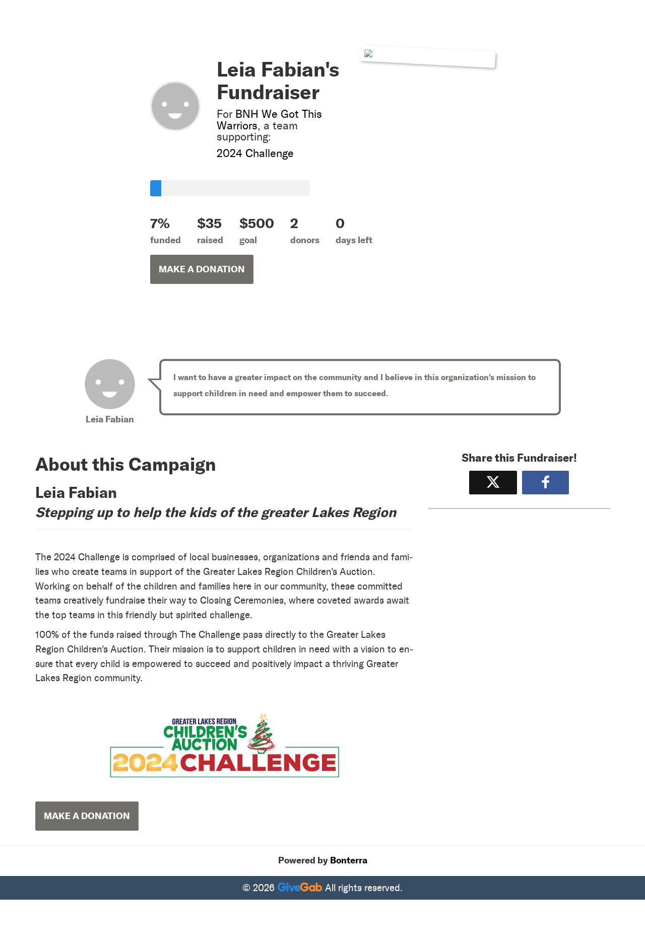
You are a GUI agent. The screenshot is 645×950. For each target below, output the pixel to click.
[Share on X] (493, 482)
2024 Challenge (255, 153)
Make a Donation (202, 269)
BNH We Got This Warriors (269, 119)
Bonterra (348, 860)
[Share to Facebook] (545, 482)
